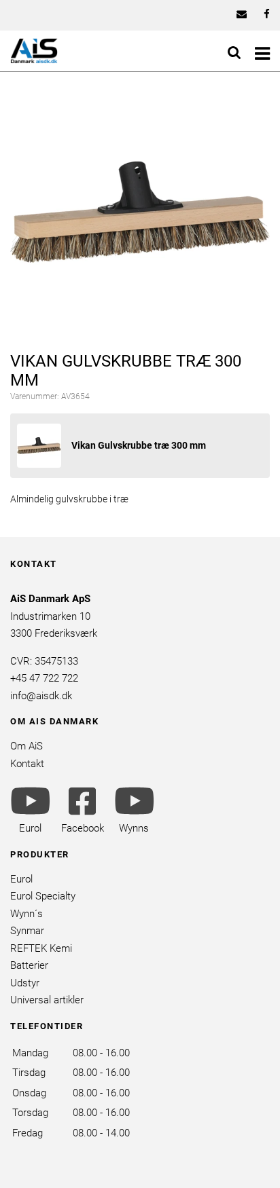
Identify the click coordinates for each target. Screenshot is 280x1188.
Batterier (29, 965)
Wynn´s (26, 914)
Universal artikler (47, 1000)
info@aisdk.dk (41, 696)
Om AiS (26, 746)
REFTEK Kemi (41, 948)
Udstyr (24, 983)
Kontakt (27, 764)
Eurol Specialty (42, 896)
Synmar (27, 931)
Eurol (21, 879)
